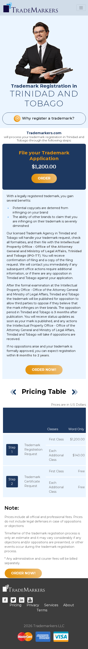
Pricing (16, 605)
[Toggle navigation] (81, 7)
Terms (42, 610)
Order (44, 178)
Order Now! (44, 370)
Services (51, 605)
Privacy (33, 605)
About (68, 605)
